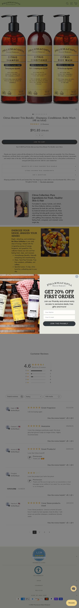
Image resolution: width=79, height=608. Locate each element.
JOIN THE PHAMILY (59, 323)
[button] (74, 589)
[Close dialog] (77, 276)
